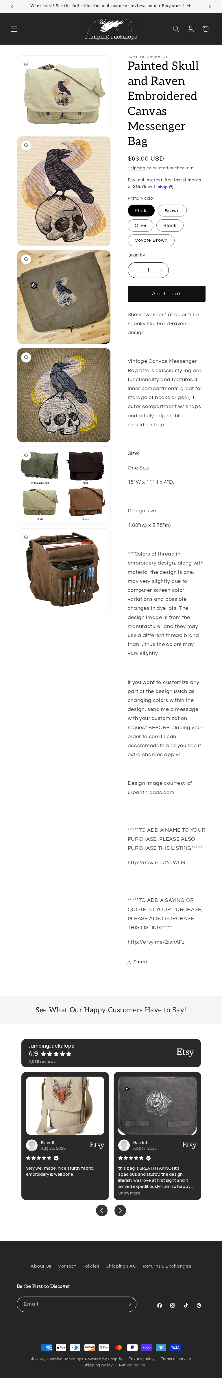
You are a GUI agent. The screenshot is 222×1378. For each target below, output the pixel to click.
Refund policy (132, 1365)
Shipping (136, 168)
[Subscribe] (128, 1304)
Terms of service (176, 1359)
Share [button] (140, 962)
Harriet (140, 1142)
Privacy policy (142, 1359)
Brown (172, 210)
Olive (141, 225)
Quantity (136, 255)
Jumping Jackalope (65, 1359)
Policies (91, 1266)
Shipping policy (98, 1365)
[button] (14, 28)
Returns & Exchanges (167, 1266)
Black (170, 225)
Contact (67, 1266)
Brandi (47, 1142)
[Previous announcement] (12, 6)
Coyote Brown (151, 240)
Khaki (141, 210)
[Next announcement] (210, 6)
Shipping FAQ (121, 1266)
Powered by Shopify (103, 1359)
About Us (41, 1266)
